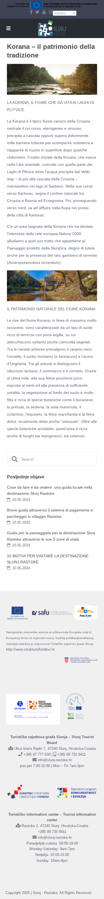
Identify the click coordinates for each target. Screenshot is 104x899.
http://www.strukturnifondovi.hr (30, 649)
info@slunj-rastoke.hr (55, 760)
